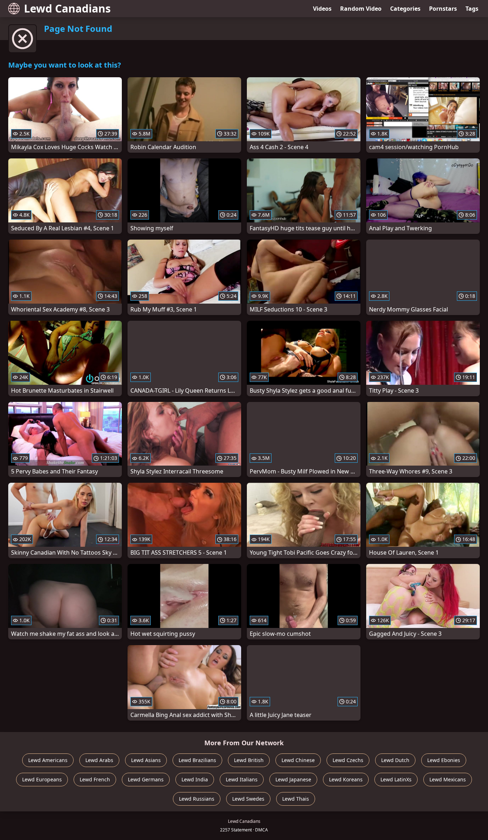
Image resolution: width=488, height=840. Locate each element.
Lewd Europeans (42, 779)
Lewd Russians (196, 798)
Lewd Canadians (67, 8)
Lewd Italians (242, 779)
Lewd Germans (146, 779)
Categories (405, 9)
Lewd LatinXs (396, 779)
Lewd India (194, 779)
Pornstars (443, 9)
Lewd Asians (146, 760)
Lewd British (249, 760)
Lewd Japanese (293, 779)
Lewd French (95, 779)
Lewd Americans (48, 760)
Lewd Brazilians (197, 760)
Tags (471, 9)
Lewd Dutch (395, 760)
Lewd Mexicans (447, 779)
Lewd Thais (295, 798)
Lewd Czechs (348, 760)
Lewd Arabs (99, 760)
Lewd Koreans (346, 779)
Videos (322, 9)
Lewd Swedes (248, 798)
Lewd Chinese (298, 760)
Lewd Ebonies (443, 760)
